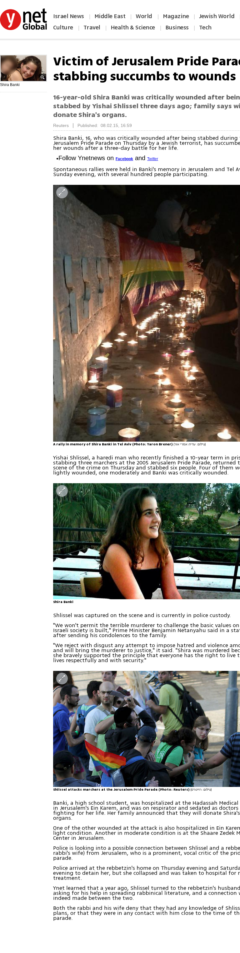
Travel (91, 27)
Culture (63, 27)
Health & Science (133, 27)
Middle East (110, 16)
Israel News (68, 16)
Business (177, 27)
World (144, 16)
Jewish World (216, 16)
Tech (205, 27)
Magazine (176, 16)
